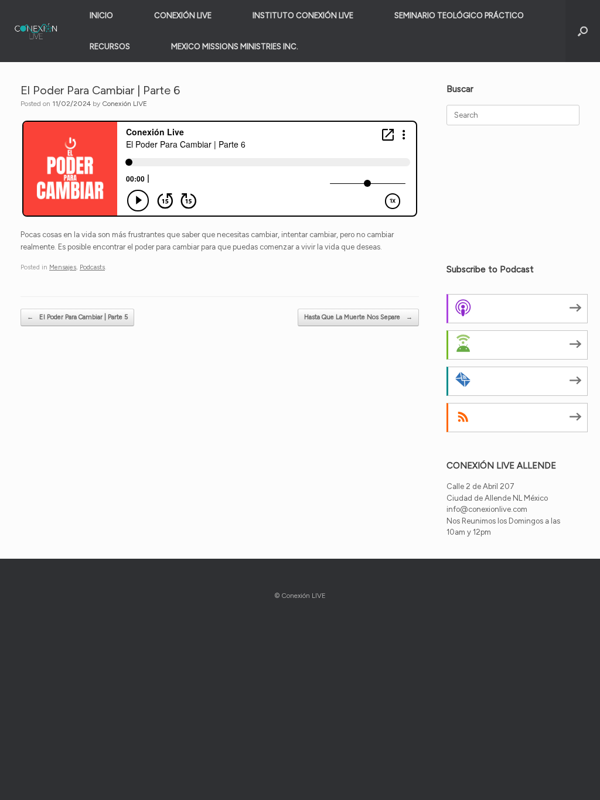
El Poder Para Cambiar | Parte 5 (77, 317)
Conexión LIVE (124, 104)
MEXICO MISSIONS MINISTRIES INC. (234, 46)
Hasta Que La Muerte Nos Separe (358, 317)
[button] (582, 31)
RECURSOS (110, 46)
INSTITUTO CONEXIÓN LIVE (303, 15)
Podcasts (92, 267)
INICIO (101, 15)
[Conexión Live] (36, 31)
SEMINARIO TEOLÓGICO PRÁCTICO (459, 15)
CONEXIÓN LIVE (183, 15)
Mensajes (62, 267)
